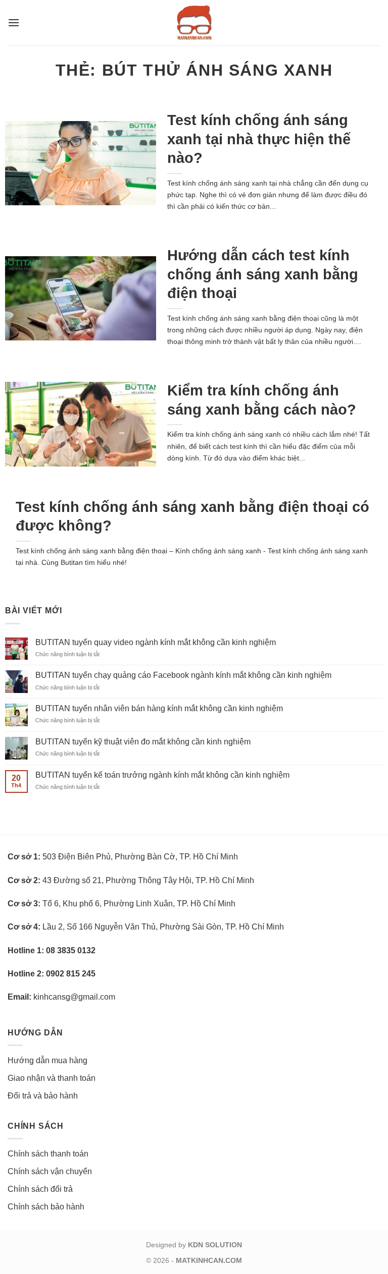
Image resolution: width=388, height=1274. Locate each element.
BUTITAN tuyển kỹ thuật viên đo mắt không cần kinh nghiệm (143, 741)
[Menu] (14, 22)
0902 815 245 (70, 973)
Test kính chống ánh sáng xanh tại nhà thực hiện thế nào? (259, 139)
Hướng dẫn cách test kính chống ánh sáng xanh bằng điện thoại (262, 274)
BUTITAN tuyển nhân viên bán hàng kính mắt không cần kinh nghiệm (159, 708)
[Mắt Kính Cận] (194, 22)
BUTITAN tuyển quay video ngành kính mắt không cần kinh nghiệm (155, 642)
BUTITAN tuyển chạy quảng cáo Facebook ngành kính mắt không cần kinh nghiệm (183, 675)
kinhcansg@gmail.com (74, 997)
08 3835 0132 (70, 950)
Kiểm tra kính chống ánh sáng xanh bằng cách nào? (261, 399)
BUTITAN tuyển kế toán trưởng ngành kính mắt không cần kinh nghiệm (162, 775)
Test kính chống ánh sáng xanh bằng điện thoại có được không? (192, 516)
